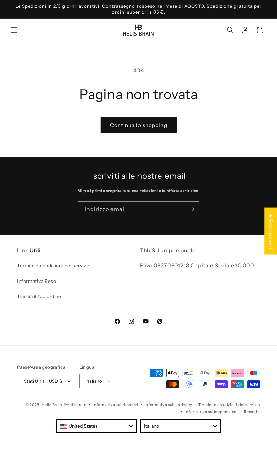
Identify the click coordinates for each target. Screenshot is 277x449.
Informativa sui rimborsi (115, 404)
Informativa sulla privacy (169, 404)
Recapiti (252, 411)
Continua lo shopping (138, 125)
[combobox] (96, 426)
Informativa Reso (36, 281)
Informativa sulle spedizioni (211, 411)
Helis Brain (52, 404)
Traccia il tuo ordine (39, 296)
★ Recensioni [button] (270, 231)
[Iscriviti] (191, 209)
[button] (14, 30)
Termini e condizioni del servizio (54, 266)
